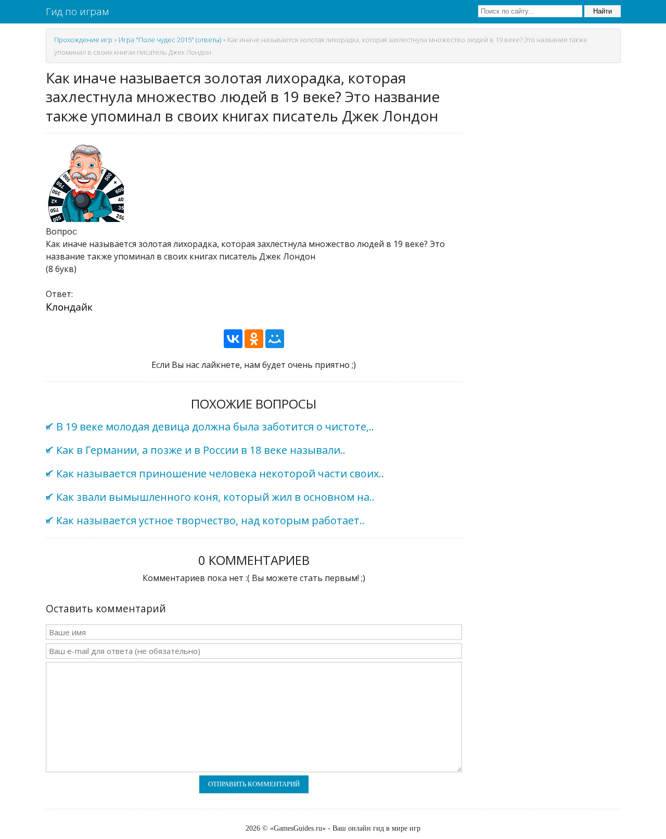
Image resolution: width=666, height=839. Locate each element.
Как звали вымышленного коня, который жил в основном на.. (215, 497)
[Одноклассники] (254, 338)
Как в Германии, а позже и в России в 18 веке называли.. (200, 450)
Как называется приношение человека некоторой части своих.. (220, 473)
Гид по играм (77, 11)
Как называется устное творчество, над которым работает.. (210, 520)
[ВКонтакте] (233, 338)
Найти (602, 11)
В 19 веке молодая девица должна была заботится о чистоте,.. (215, 427)
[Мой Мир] (274, 338)
